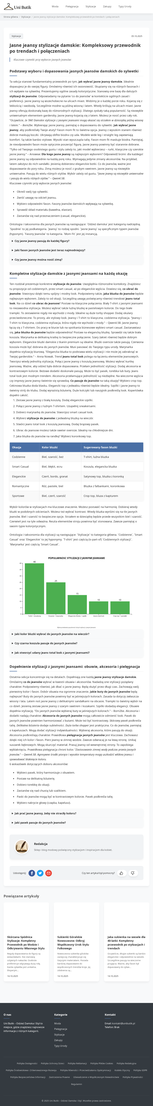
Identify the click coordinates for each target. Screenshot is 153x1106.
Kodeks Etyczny (122, 1070)
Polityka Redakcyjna (126, 1063)
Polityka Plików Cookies (101, 1063)
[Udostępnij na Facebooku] (32, 873)
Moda (55, 6)
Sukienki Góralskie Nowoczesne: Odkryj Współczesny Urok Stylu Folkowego (73, 942)
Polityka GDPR (140, 1070)
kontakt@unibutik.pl (123, 1023)
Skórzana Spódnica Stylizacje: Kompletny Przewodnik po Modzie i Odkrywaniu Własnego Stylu (26, 942)
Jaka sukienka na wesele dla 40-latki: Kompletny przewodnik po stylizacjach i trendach (126, 942)
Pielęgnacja (72, 6)
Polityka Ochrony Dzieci (52, 1063)
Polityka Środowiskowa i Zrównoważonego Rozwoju (31, 1070)
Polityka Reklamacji (77, 1063)
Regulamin (76, 1084)
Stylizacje (91, 6)
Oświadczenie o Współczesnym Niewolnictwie (96, 1077)
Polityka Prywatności (133, 1077)
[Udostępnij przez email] (48, 873)
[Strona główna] (19, 6)
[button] (122, 873)
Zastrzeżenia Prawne (59, 1077)
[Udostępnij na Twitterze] (40, 873)
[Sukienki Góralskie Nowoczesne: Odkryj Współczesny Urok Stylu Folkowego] (76, 915)
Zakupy (107, 6)
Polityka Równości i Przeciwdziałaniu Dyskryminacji (85, 1070)
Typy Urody (124, 6)
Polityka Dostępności (27, 1063)
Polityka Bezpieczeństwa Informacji (27, 1077)
